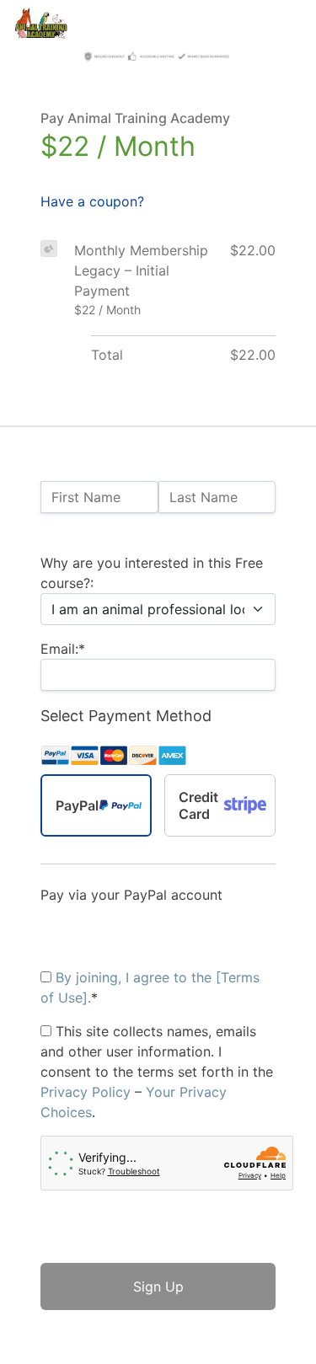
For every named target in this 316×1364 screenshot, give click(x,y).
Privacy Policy (85, 1091)
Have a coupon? (92, 201)
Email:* (62, 648)
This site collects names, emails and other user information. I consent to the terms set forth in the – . (156, 1072)
